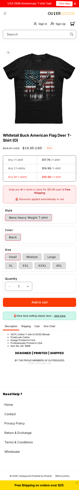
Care (37, 326)
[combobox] (39, 34)
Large (52, 256)
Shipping (26, 326)
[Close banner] (75, 4)
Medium (32, 256)
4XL (59, 265)
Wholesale (12, 452)
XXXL (42, 265)
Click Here (63, 3)
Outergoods (25, 475)
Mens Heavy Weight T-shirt (28, 217)
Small (13, 256)
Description (11, 326)
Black (13, 237)
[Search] (71, 34)
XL (11, 265)
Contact (10, 414)
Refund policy (62, 476)
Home (8, 405)
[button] (5, 13)
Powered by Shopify (41, 475)
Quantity (11, 278)
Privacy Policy (14, 423)
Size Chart (49, 326)
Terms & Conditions (18, 442)
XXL (26, 265)
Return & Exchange (18, 433)
